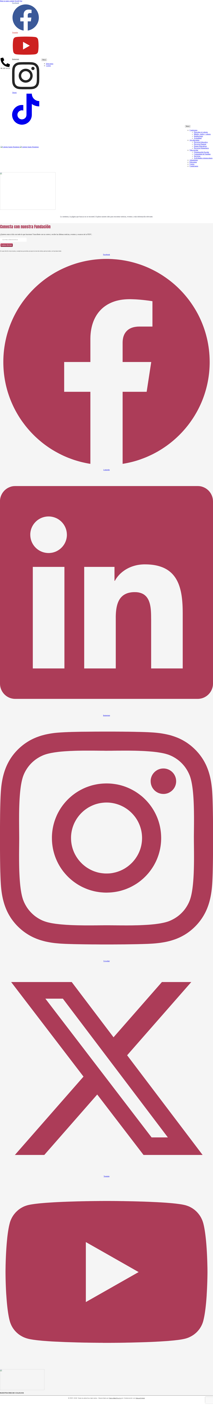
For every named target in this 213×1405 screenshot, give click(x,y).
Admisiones (193, 160)
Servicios (197, 156)
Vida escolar (193, 150)
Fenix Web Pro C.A (115, 1398)
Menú (44, 60)
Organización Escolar (201, 152)
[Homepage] (20, 147)
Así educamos (194, 140)
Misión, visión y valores (202, 134)
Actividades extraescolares (203, 158)
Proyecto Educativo (201, 142)
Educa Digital (140, 1398)
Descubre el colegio (201, 132)
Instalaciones (198, 136)
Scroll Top (18, 1)
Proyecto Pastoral (200, 144)
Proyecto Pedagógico (201, 148)
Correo (48, 66)
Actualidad (198, 138)
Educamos (49, 64)
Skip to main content (7, 1)
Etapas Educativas (200, 146)
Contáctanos (193, 166)
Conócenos (193, 130)
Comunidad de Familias (202, 154)
